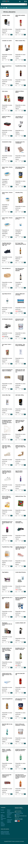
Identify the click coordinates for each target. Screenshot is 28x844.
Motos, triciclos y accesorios (3, 823)
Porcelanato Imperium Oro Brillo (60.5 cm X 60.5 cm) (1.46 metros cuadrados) (7, 422)
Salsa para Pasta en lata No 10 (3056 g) (20, 699)
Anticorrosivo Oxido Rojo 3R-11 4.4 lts (19, 319)
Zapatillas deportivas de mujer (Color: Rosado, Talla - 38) (20, 548)
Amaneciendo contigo (6, 141)
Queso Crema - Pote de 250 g (7, 193)
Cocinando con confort (7, 40)
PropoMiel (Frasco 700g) (7, 546)
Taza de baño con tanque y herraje (19, 117)
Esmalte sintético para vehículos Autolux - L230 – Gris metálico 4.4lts (7, 650)
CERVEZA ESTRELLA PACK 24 (6, 117)
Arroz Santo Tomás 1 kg (6, 345)
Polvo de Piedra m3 (6, 268)
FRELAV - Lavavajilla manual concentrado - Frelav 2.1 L (7, 750)
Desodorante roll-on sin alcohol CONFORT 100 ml (7, 522)
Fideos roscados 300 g (20, 40)
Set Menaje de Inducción (7, 319)
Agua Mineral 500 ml (6, 293)
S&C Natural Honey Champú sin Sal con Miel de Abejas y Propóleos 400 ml (20, 776)
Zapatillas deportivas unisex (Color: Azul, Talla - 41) (6, 244)
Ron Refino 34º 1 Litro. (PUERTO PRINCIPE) (20, 649)
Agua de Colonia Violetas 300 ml (18, 471)
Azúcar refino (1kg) (6, 395)
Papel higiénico (5, 572)
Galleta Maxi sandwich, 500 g (20, 16)
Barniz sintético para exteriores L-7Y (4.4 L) (20, 724)
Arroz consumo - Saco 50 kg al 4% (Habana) (20, 345)
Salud (2, 819)
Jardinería (2, 825)
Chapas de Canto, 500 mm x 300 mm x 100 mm (20, 371)
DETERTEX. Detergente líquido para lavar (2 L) (20, 750)
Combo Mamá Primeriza (20, 572)
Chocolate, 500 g (19, 192)
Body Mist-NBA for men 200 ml (7, 724)
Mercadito (3, 812)
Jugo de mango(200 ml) (7, 698)
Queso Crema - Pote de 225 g (7, 218)
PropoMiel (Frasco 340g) (20, 65)
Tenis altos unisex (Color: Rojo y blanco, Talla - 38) (6, 446)
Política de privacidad (5, 831)
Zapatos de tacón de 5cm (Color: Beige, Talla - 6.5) (20, 446)
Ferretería (9, 814)
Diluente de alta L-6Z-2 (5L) (7, 598)
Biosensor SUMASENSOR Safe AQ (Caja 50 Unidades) (20, 598)
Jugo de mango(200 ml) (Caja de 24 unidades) (7, 370)
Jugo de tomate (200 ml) (20, 674)
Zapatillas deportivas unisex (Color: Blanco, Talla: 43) (6, 472)
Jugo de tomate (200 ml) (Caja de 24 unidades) (6, 776)
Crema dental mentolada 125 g (19, 522)
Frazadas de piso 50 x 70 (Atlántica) (20, 142)
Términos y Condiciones (5, 833)
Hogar (2, 814)
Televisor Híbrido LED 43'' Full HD (20, 294)
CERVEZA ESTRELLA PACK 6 (19, 92)
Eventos (2, 809)
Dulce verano (5, 91)
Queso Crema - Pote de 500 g (7, 168)
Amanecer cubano (6, 15)
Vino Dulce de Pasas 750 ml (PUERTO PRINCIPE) (19, 269)
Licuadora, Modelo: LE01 (20, 622)
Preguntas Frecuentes (5, 832)
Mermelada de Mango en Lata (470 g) (20, 168)
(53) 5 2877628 (20, 813)
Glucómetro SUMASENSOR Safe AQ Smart (7, 624)
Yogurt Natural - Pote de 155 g (20, 218)
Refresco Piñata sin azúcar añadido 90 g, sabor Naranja (6, 497)
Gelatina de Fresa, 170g (20, 496)
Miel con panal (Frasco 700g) (6, 66)
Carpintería (9, 822)
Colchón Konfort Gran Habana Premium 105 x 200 (7, 674)
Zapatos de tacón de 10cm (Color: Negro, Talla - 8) (19, 421)
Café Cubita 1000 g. (19, 395)
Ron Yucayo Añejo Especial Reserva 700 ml (20, 244)
